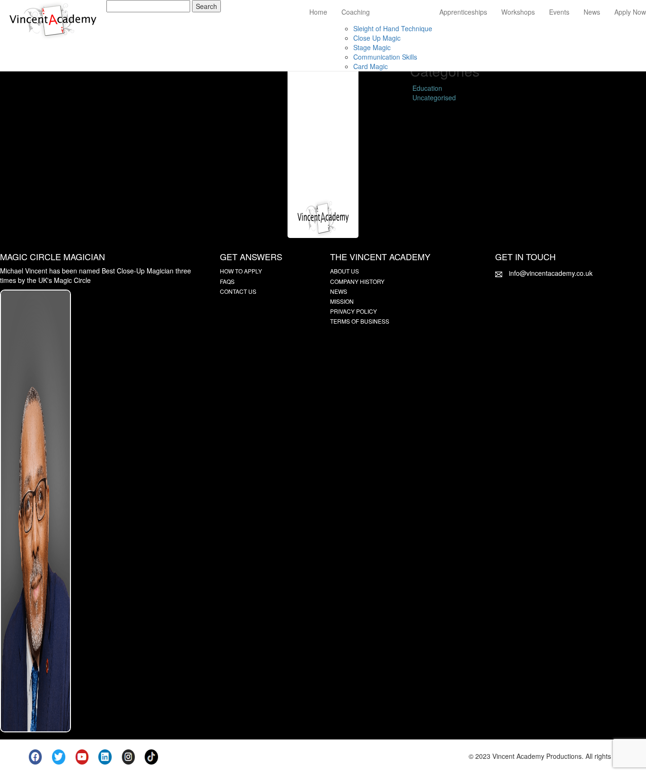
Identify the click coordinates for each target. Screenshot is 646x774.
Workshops (518, 12)
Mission (342, 301)
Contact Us (238, 291)
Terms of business (359, 321)
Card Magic (370, 66)
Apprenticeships (463, 12)
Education (427, 88)
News (592, 12)
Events (559, 12)
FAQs (227, 281)
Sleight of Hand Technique (392, 28)
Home (318, 12)
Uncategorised (434, 97)
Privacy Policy (353, 311)
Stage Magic (372, 47)
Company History (357, 281)
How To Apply (241, 271)
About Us (344, 271)
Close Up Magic (377, 38)
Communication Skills (385, 57)
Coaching (355, 12)
